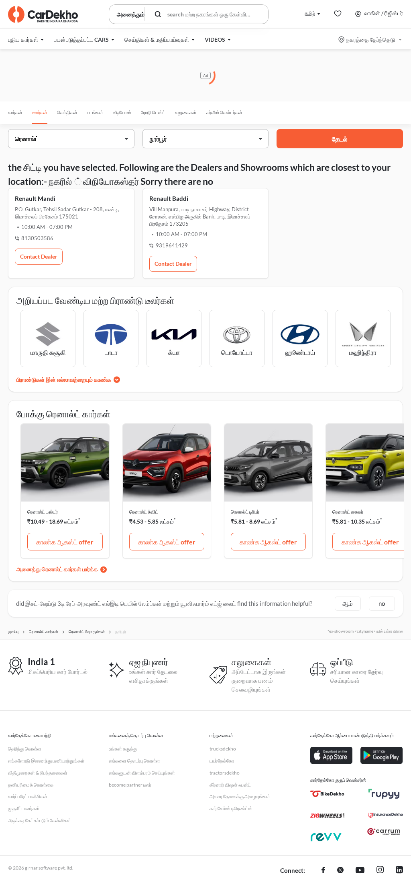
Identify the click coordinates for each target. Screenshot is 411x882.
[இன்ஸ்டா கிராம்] (380, 871)
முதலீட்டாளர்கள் (24, 808)
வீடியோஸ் (122, 112)
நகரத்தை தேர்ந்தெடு (370, 39)
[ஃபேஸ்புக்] (323, 871)
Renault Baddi (168, 198)
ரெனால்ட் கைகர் (347, 512)
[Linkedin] (399, 871)
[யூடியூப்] (360, 871)
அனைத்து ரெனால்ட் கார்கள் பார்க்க (57, 569)
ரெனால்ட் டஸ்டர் (42, 512)
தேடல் (340, 139)
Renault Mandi (35, 198)
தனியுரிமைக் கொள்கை (30, 785)
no (381, 603)
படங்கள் (95, 112)
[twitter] (340, 871)
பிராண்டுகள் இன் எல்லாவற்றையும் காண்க (63, 379)
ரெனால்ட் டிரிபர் (245, 512)
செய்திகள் (67, 112)
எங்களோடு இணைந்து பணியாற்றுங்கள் (46, 761)
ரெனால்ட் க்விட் (143, 512)
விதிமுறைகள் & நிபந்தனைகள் (37, 773)
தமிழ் (310, 13)
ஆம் (347, 603)
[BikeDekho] (327, 794)
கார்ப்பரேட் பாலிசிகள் (27, 796)
